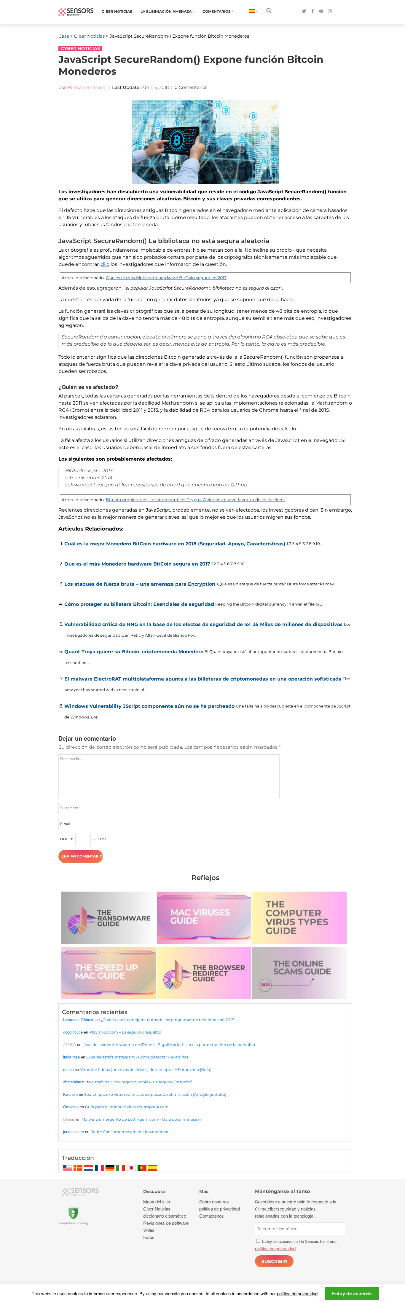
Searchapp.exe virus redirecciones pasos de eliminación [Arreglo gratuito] (155, 1094)
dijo (105, 264)
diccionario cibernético (164, 1216)
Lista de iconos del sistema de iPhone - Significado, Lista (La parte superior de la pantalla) (168, 1044)
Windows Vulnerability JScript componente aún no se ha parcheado (149, 706)
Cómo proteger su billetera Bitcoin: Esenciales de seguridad (139, 604)
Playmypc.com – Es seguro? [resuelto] (125, 1032)
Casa (63, 36)
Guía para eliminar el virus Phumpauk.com (127, 1106)
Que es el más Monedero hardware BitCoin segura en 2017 (166, 277)
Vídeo (148, 1230)
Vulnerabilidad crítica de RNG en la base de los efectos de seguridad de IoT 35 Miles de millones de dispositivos (203, 624)
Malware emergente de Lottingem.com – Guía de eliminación (141, 1119)
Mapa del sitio (156, 1201)
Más (203, 1191)
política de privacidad (297, 1293)
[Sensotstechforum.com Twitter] (304, 11)
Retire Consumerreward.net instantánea (129, 1131)
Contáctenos (211, 1216)
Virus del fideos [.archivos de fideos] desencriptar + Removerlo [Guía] (145, 1069)
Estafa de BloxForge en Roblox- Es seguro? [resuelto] (142, 1082)
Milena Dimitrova (86, 87)
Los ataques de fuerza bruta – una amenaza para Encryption (139, 584)
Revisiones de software (166, 1223)
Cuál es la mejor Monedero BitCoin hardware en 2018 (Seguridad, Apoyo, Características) (175, 544)
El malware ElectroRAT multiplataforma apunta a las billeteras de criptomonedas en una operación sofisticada (203, 679)
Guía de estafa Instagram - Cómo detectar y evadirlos (137, 1057)
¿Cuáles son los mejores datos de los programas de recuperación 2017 (167, 1019)
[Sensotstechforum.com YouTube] (321, 11)
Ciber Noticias (117, 11)
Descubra (154, 1191)
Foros (148, 1237)
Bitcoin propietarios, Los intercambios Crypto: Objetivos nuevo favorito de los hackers (195, 499)
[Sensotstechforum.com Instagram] (330, 11)
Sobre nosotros (214, 1201)
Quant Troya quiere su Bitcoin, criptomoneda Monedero (133, 651)
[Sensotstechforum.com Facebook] (312, 11)
